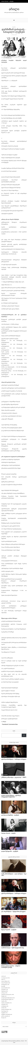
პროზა (2, 1007)
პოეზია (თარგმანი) (5, 1002)
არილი (14, 8)
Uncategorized (4, 977)
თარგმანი (3, 989)
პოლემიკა (3, 1004)
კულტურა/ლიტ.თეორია (6, 994)
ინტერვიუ (3, 991)
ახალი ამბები (4, 981)
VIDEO (2, 979)
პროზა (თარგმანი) (5, 1009)
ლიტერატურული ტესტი (6, 999)
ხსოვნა (2, 1017)
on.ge (9, 80)
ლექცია (3, 996)
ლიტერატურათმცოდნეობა (7, 997)
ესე (2, 986)
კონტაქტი (11, 1)
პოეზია (14, 27)
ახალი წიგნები (4, 982)
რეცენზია (3, 1012)
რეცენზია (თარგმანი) (5, 1014)
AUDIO (2, 976)
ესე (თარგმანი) (4, 987)
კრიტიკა (3, 992)
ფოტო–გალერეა (5, 1016)
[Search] (24, 735)
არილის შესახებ (4, 1)
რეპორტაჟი (3, 1011)
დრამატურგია (4, 984)
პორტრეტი (3, 1006)
